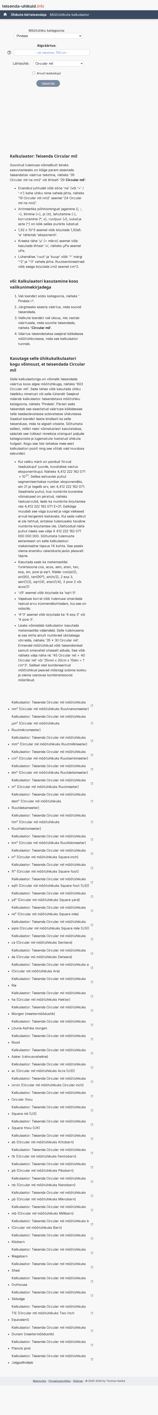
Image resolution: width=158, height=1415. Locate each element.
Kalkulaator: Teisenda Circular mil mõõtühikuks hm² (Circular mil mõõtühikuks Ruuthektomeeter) (49, 822)
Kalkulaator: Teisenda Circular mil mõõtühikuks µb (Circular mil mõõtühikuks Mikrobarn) (49, 1195)
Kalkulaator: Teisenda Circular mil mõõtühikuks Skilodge (49, 1295)
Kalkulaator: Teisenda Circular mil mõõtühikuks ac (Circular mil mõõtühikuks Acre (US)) (49, 1067)
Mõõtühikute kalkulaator (69, 15)
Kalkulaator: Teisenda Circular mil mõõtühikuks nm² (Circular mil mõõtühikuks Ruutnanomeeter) (50, 705)
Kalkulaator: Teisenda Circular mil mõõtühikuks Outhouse (49, 1281)
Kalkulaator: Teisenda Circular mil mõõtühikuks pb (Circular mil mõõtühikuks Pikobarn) (49, 1167)
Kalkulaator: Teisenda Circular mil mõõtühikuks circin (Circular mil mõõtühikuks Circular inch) (49, 1081)
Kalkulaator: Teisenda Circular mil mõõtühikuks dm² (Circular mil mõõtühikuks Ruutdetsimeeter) (50, 769)
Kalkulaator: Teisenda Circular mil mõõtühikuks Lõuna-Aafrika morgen (49, 1024)
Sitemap (78, 1380)
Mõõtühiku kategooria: (47, 30)
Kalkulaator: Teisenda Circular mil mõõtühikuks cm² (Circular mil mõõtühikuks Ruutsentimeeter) (50, 755)
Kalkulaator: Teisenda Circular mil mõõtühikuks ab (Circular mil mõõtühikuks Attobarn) (49, 1138)
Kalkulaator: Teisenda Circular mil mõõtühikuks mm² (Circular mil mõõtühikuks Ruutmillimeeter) (49, 740)
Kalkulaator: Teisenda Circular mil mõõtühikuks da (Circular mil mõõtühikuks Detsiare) (49, 953)
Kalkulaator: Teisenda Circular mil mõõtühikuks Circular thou (49, 1096)
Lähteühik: (21, 63)
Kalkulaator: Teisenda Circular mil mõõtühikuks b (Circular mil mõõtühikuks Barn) (50, 1224)
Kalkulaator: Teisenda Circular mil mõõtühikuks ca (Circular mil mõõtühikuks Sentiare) (49, 939)
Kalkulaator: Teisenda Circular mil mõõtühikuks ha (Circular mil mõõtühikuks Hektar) (49, 996)
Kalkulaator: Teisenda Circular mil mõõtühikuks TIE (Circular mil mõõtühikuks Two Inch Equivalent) (49, 1313)
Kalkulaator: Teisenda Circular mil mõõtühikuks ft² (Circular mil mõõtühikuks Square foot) (49, 868)
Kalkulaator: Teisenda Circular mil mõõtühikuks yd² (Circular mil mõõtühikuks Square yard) (49, 896)
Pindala (23, 301)
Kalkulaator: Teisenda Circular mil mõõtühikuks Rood (49, 1039)
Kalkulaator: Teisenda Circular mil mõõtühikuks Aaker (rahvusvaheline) (49, 1053)
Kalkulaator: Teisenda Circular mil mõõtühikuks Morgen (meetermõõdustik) (49, 1010)
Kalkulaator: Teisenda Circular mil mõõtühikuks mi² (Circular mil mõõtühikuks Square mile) (49, 910)
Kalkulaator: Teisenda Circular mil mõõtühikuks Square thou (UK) (49, 1124)
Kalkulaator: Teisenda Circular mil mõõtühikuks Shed (49, 1267)
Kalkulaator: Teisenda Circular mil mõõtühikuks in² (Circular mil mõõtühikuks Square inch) (49, 853)
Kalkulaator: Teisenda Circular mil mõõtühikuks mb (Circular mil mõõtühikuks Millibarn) (49, 1210)
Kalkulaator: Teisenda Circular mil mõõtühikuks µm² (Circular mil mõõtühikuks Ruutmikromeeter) (49, 723)
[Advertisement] (48, 121)
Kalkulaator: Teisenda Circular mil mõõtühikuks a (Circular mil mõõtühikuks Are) (50, 967)
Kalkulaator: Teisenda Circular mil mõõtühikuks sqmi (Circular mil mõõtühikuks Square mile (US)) (50, 925)
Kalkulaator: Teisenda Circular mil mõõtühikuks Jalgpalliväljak (49, 1359)
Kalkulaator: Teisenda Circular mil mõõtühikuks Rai (49, 982)
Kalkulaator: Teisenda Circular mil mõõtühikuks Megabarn (49, 1252)
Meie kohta (39, 1380)
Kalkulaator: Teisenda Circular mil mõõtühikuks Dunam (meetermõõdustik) (49, 1330)
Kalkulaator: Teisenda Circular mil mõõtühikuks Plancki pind (49, 1345)
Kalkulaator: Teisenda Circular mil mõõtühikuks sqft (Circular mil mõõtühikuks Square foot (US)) (50, 882)
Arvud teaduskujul (49, 73)
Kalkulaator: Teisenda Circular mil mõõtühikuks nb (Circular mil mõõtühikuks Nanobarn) (49, 1181)
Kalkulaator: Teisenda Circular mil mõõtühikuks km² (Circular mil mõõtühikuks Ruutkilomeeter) (49, 839)
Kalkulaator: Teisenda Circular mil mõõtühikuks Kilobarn (49, 1238)
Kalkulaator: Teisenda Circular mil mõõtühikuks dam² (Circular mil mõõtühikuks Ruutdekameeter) (49, 801)
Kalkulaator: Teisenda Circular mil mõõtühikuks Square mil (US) (49, 1110)
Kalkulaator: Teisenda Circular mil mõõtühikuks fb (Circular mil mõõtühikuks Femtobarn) (49, 1153)
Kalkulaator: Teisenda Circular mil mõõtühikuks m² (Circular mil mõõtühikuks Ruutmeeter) (49, 783)
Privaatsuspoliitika (60, 1380)
